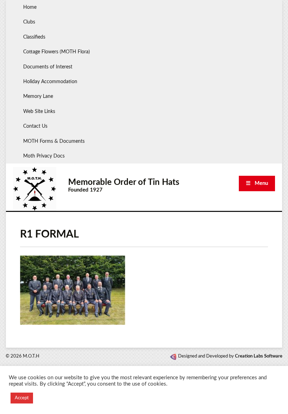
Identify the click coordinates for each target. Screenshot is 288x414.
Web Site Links (39, 111)
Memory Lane (38, 96)
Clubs (29, 22)
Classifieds (34, 37)
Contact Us (35, 126)
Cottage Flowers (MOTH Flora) (56, 51)
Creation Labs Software (258, 356)
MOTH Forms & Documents (54, 141)
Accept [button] (22, 398)
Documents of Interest (47, 67)
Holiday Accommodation (50, 81)
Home (30, 7)
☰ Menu (257, 183)
